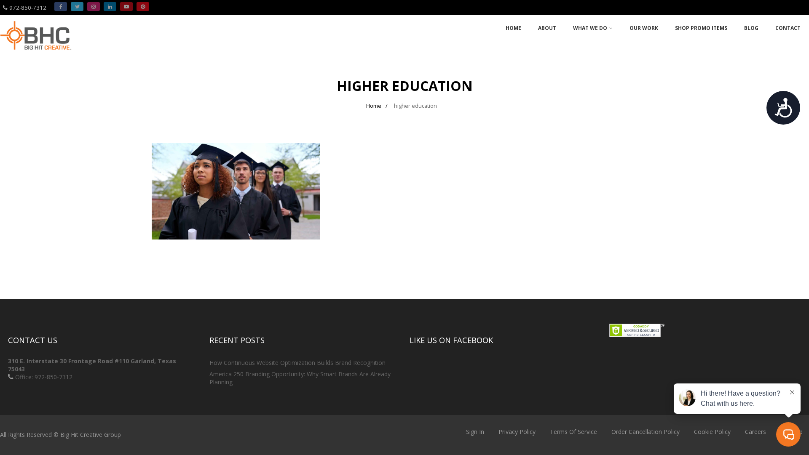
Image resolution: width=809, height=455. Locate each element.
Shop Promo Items (701, 28)
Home (513, 28)
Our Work (644, 28)
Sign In (475, 432)
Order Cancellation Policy (645, 432)
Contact (788, 28)
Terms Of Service (573, 432)
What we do (590, 28)
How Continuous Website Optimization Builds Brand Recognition (297, 363)
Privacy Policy (517, 432)
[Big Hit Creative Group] (36, 53)
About (547, 28)
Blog (751, 28)
